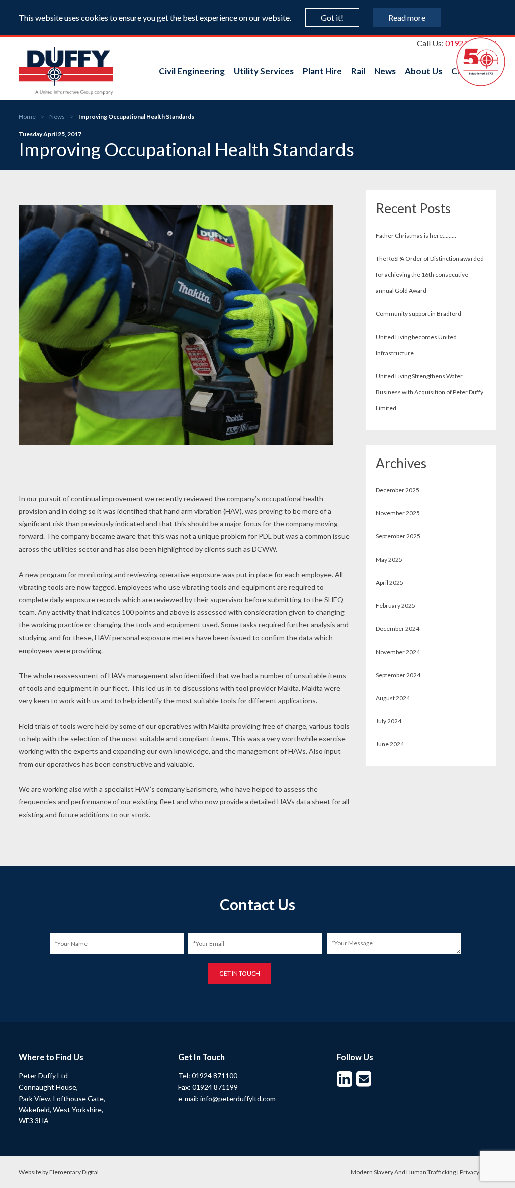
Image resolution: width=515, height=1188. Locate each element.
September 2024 (398, 675)
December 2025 (397, 490)
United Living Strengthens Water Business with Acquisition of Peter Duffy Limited (429, 392)
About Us (423, 71)
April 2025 (389, 582)
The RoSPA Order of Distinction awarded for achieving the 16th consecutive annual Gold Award (430, 274)
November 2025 (398, 513)
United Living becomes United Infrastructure (416, 345)
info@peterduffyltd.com (238, 1098)
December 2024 (397, 628)
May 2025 (389, 559)
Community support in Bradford (418, 313)
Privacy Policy (478, 1172)
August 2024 (393, 698)
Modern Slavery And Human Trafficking (403, 1172)
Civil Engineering (192, 71)
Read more (406, 17)
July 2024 (388, 721)
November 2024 (398, 652)
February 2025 (395, 605)
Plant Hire (322, 71)
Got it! (332, 17)
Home (27, 116)
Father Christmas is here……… (416, 235)
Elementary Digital (74, 1172)
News (385, 71)
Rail (358, 71)
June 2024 (390, 744)
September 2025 (398, 536)
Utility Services (264, 71)
